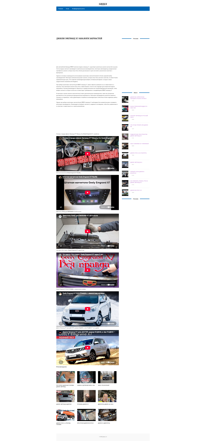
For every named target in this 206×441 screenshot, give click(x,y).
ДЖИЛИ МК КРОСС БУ (136, 190)
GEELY (103, 4)
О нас (67, 8)
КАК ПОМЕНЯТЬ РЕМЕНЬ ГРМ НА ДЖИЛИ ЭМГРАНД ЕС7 (139, 181)
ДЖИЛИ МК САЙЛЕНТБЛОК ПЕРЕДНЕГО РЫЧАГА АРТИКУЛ (138, 97)
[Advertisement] (103, 23)
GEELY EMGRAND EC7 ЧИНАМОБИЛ (139, 143)
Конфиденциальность (78, 8)
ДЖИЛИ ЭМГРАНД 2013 (136, 162)
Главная (60, 8)
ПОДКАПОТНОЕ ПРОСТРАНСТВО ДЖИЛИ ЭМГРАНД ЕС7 (138, 135)
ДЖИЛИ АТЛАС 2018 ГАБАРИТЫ (138, 153)
